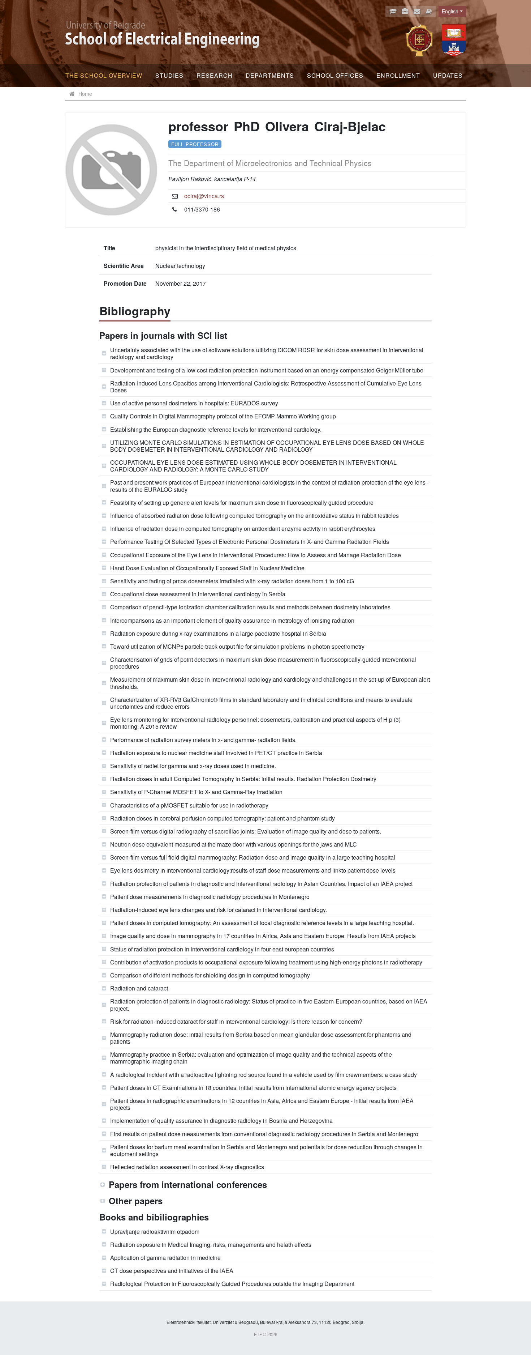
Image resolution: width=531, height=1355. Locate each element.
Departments (270, 75)
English (450, 11)
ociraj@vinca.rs (204, 196)
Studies (169, 75)
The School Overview (103, 75)
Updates (448, 75)
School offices (335, 75)
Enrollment (398, 75)
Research (215, 75)
